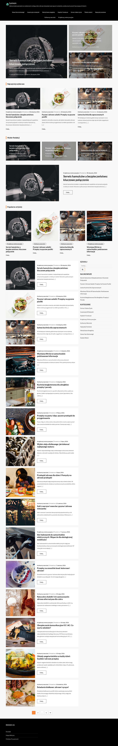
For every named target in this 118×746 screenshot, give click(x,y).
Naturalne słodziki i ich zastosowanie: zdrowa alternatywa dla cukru (53, 598)
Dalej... (8, 129)
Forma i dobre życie (76, 12)
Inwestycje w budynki (33, 12)
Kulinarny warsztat (50, 17)
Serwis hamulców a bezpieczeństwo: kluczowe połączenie (19, 148)
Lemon (12, 3)
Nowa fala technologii (18, 12)
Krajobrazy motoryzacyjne (65, 17)
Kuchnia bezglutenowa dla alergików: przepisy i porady (94, 299)
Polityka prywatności (12, 739)
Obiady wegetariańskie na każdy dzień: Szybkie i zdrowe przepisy (53, 657)
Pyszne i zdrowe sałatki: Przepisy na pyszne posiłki (95, 284)
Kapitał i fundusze (63, 12)
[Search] (82, 269)
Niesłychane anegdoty (48, 12)
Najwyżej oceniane (100, 12)
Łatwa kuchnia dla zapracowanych (85, 62)
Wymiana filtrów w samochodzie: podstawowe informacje (97, 249)
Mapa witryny (10, 735)
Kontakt (8, 731)
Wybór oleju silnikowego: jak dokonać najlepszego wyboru (53, 445)
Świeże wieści (88, 12)
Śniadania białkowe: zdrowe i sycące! (53, 687)
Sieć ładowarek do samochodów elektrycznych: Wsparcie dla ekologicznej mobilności (54, 537)
